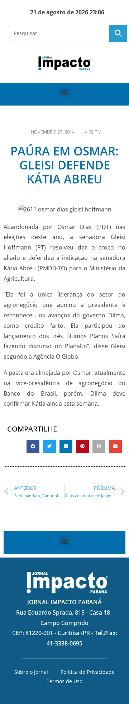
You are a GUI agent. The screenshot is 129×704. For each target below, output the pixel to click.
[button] (65, 92)
